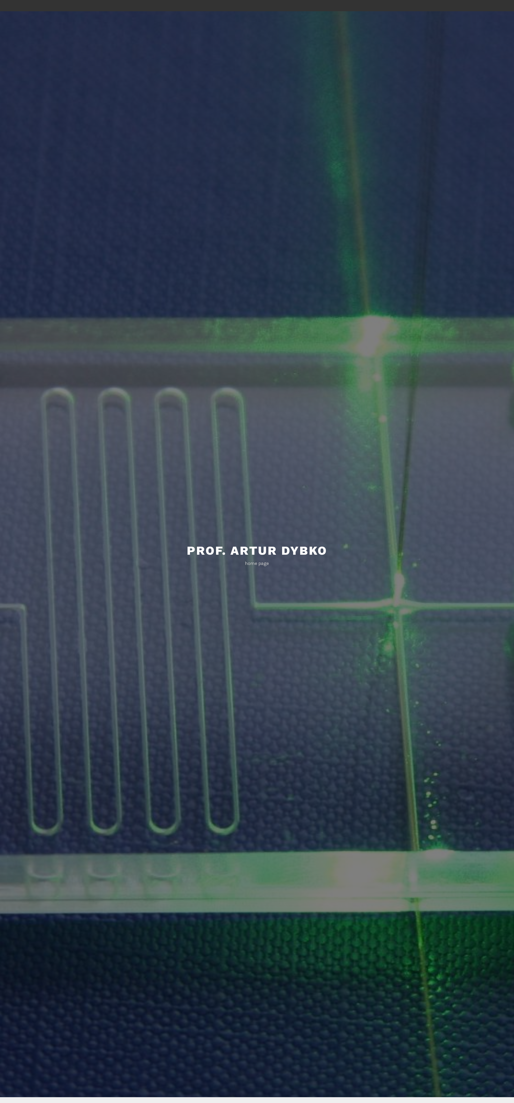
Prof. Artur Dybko (257, 550)
